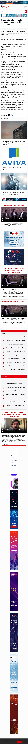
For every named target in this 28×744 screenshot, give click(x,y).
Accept (19, 741)
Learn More (14, 741)
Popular (4, 330)
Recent (3, 333)
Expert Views (5, 376)
